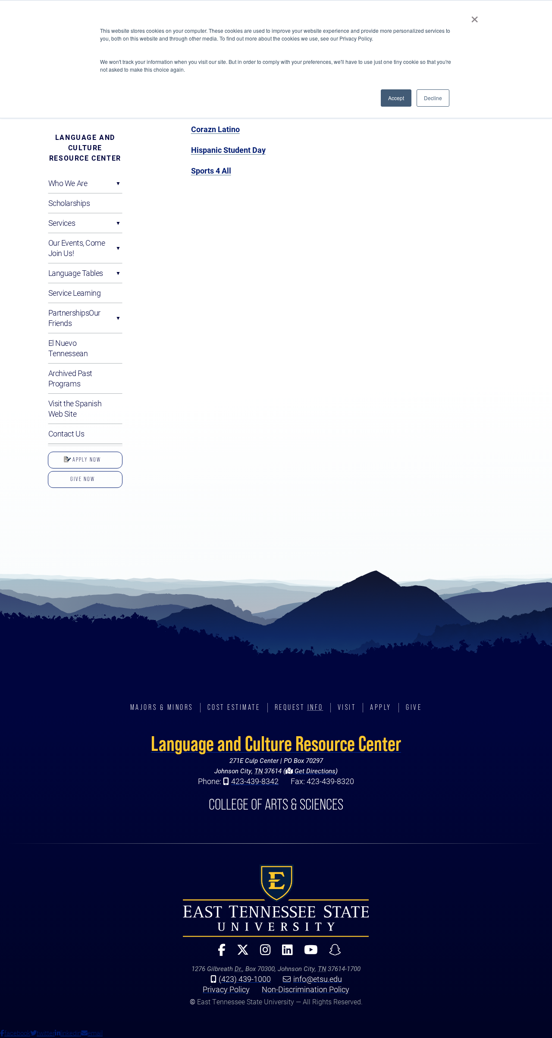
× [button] (475, 16)
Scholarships (69, 203)
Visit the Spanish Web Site (75, 408)
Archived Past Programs (70, 378)
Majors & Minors (161, 707)
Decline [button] (433, 97)
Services (61, 223)
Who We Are (68, 183)
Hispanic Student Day (228, 150)
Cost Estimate (233, 707)
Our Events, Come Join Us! (76, 247)
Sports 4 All (211, 170)
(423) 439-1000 (245, 979)
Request (299, 707)
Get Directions (314, 770)
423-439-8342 (255, 781)
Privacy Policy (226, 989)
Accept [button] (396, 97)
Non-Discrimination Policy (305, 989)
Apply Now (86, 459)
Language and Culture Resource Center (85, 147)
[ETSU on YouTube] (307, 953)
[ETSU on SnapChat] (331, 953)
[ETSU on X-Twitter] (239, 953)
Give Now (82, 478)
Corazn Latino (215, 129)
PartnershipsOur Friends (74, 317)
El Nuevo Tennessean (68, 348)
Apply (381, 707)
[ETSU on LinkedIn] (284, 953)
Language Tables (75, 273)
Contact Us (66, 433)
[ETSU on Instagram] (262, 953)
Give (414, 707)
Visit (347, 707)
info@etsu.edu (317, 979)
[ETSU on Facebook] (218, 953)
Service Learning (74, 293)
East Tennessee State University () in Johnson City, (276, 900)
